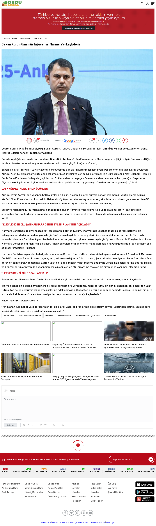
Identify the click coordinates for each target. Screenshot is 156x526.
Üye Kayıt (112, 487)
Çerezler (78, 522)
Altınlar (75, 483)
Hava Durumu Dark (11, 483)
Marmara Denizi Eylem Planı (88, 315)
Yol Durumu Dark (10, 487)
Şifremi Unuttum (116, 492)
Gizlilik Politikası (67, 522)
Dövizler (76, 487)
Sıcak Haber (97, 500)
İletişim (55, 522)
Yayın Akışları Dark (34, 487)
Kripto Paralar (146, 470)
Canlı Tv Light (8, 492)
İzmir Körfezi (9, 315)
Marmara (49, 315)
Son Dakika (30, 496)
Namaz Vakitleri (22, 470)
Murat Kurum (110, 315)
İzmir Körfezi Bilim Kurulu (30, 315)
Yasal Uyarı (110, 522)
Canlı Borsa (53, 483)
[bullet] (45, 425)
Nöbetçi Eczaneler (34, 492)
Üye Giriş (112, 483)
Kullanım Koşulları (97, 522)
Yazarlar (95, 492)
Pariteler (110, 470)
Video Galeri (96, 487)
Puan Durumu (78, 470)
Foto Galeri (96, 483)
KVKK (85, 522)
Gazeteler (41, 470)
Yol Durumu (126, 470)
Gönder (10, 425)
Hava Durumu (59, 470)
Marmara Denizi (64, 315)
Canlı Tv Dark (31, 483)
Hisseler (95, 470)
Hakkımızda (46, 522)
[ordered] (41, 425)
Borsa (5, 470)
